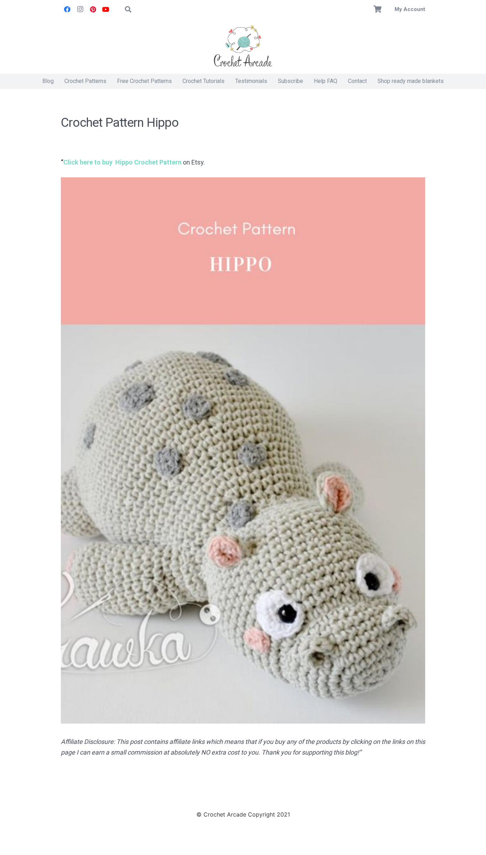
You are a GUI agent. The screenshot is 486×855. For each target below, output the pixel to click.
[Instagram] (80, 9)
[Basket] (378, 9)
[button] (128, 9)
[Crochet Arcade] (243, 46)
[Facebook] (67, 9)
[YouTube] (105, 9)
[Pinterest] (92, 9)
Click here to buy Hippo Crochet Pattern (122, 162)
